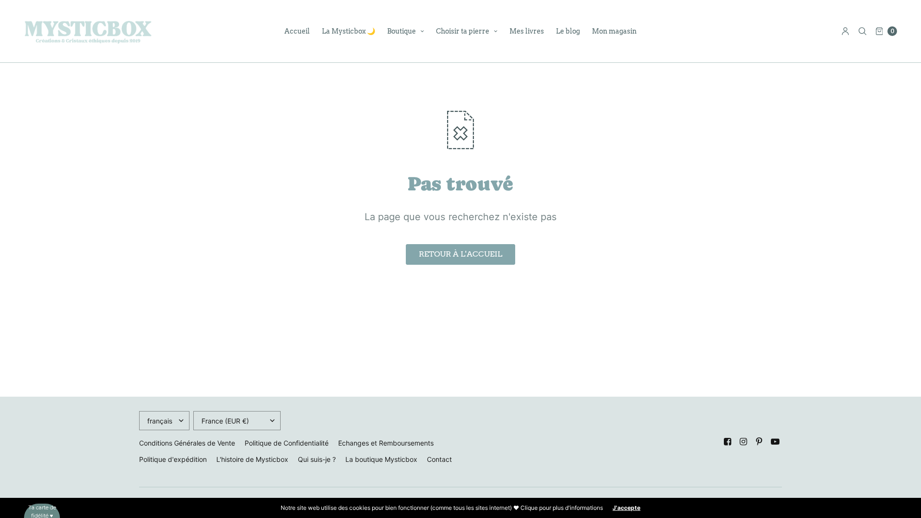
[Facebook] (727, 441)
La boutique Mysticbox (381, 459)
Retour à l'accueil (460, 254)
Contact (439, 459)
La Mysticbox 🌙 (348, 31)
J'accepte (626, 508)
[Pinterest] (759, 441)
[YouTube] (775, 441)
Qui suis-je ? (317, 459)
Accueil (297, 31)
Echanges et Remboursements (386, 443)
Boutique (401, 31)
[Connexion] (845, 31)
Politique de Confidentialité (287, 443)
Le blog (568, 31)
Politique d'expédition (173, 459)
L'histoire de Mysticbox (252, 459)
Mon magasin (614, 31)
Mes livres (526, 31)
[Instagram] (743, 441)
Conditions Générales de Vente (187, 443)
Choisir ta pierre (462, 31)
